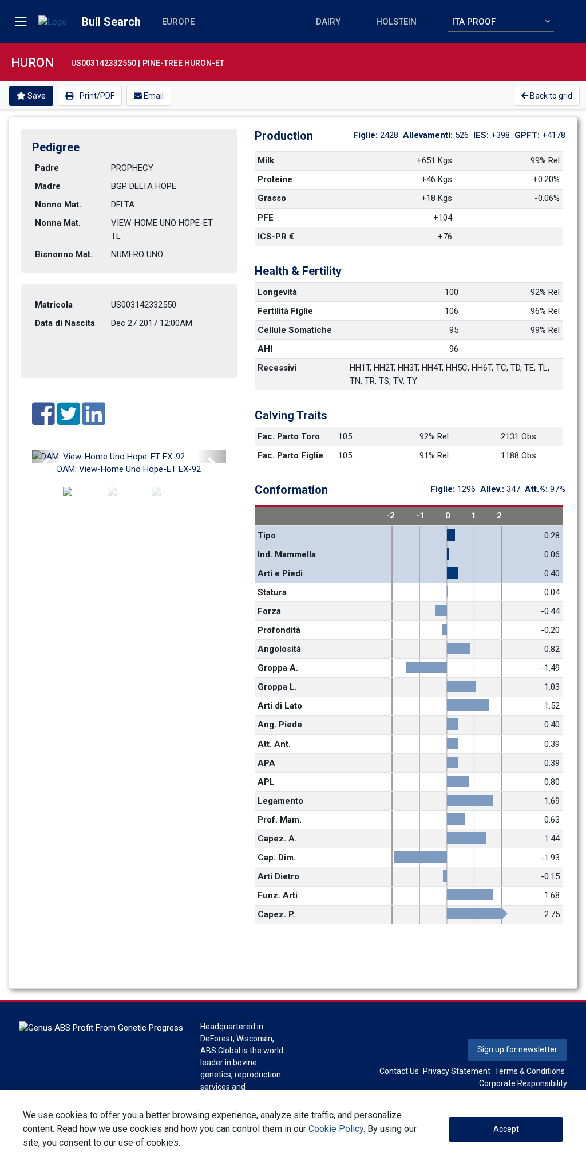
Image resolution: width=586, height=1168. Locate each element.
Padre (47, 168)
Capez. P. (276, 914)
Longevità (277, 292)
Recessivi (277, 368)
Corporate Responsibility (523, 1083)
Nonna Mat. (58, 223)
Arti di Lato (280, 706)
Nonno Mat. (58, 204)
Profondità (279, 630)
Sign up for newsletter (517, 1049)
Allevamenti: (429, 135)
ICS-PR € (276, 236)
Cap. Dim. (277, 857)
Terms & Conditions (529, 1071)
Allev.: (493, 489)
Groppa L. (277, 687)
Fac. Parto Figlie (290, 455)
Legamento (280, 801)
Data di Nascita (65, 323)
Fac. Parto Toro (289, 436)
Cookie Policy (335, 1128)
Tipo (267, 535)
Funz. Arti (278, 895)
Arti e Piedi (280, 573)
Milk (266, 160)
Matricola (54, 305)
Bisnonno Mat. (64, 254)
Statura (272, 592)
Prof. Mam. (280, 820)
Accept (506, 1129)
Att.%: (537, 489)
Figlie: (366, 135)
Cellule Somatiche (295, 330)
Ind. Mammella (287, 554)
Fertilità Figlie (285, 311)
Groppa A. (278, 668)
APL (266, 782)
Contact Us (399, 1071)
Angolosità (279, 649)
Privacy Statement (456, 1071)
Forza (269, 611)
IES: (482, 135)
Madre (48, 186)
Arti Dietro (278, 876)
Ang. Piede (280, 724)
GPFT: (528, 135)
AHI (265, 349)
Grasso (272, 198)
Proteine (275, 179)
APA (266, 763)
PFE (266, 218)
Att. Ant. (274, 744)
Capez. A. (277, 838)
